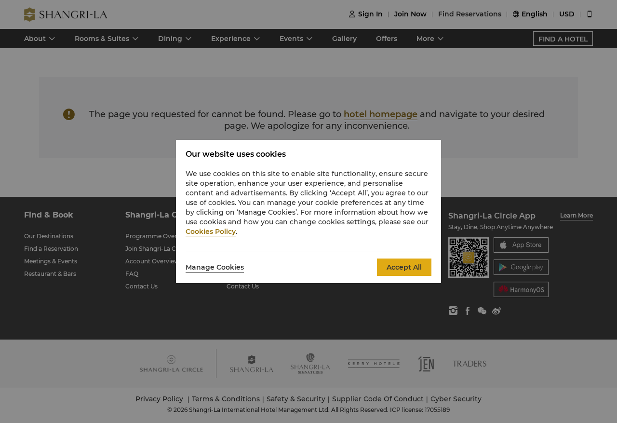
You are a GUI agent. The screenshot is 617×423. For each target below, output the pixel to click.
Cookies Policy (211, 231)
